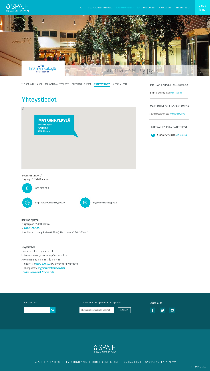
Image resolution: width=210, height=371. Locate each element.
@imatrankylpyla (177, 113)
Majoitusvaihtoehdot (57, 84)
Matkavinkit (165, 7)
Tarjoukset (149, 7)
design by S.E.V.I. (198, 366)
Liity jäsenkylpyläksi (76, 362)
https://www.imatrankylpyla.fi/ (50, 202)
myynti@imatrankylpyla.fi (105, 202)
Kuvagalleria (120, 84)
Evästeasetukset (132, 362)
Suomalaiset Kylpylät (100, 7)
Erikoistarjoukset (81, 84)
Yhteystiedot (183, 7)
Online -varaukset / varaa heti (38, 272)
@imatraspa (181, 134)
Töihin (94, 362)
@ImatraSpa (176, 92)
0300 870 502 (43, 263)
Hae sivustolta (30, 302)
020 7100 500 (42, 188)
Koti (82, 7)
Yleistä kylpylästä (32, 84)
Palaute (38, 362)
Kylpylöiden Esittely (128, 7)
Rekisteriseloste (110, 362)
